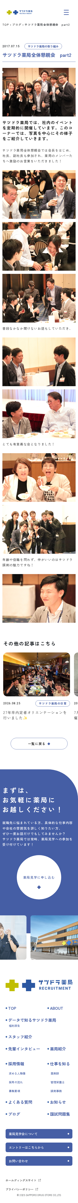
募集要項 (14, 1091)
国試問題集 (60, 1114)
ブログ (16, 25)
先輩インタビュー (24, 1049)
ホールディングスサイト (21, 1180)
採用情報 (16, 1064)
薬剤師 (55, 1073)
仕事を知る (60, 1064)
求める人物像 (17, 1073)
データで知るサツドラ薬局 (32, 1020)
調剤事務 (56, 1091)
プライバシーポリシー (20, 1189)
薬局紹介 (58, 1049)
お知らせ (58, 1102)
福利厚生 (14, 1026)
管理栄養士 (58, 1082)
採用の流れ (16, 1082)
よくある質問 (20, 1102)
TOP (5, 25)
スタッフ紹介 (20, 1037)
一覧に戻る (37, 743)
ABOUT (56, 1008)
